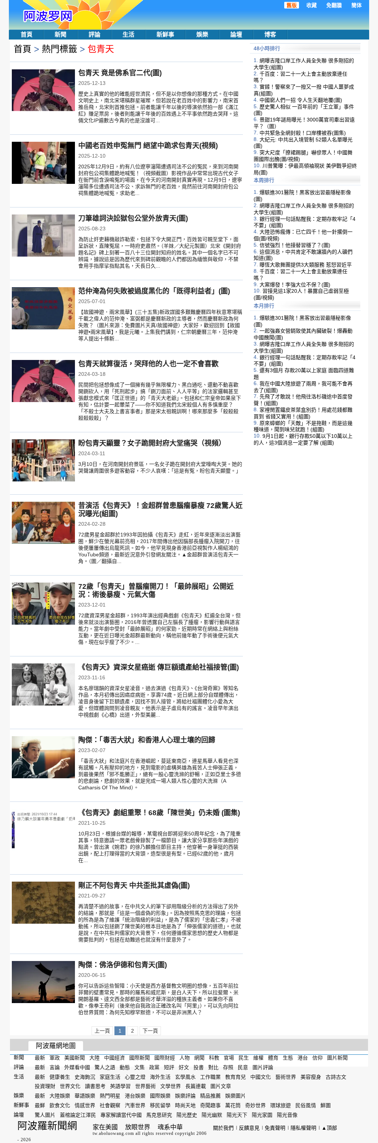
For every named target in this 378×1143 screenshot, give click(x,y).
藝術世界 (285, 1077)
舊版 (291, 5)
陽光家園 (262, 1115)
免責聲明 (275, 1128)
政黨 (154, 1067)
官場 (229, 1058)
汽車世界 (135, 1105)
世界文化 (70, 1086)
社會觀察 (110, 1105)
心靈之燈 (135, 1077)
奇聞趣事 (210, 1105)
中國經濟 (114, 1058)
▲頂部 (329, 1128)
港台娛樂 (135, 1096)
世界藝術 (145, 1086)
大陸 (94, 1058)
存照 (228, 1067)
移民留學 (160, 1105)
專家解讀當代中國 (121, 1115)
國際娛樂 (160, 1096)
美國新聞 (74, 1058)
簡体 (356, 5)
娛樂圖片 (235, 1096)
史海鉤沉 (85, 1077)
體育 (273, 1058)
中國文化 (260, 1077)
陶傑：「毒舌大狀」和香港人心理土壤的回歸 (146, 740)
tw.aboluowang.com (113, 1133)
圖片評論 (262, 1067)
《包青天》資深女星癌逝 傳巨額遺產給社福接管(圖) (158, 667)
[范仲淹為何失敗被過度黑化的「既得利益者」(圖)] (43, 309)
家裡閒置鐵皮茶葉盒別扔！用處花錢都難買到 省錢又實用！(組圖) (303, 413)
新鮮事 (165, 34)
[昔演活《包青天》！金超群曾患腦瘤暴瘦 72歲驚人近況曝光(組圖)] (43, 523)
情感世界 (85, 1105)
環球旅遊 (280, 1105)
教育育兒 (235, 1077)
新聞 (60, 34)
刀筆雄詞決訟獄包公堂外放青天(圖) (133, 218)
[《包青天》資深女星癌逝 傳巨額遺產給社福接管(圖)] (43, 685)
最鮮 (40, 1105)
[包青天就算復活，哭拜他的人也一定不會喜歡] (43, 382)
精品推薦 (210, 1096)
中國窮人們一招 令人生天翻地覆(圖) (301, 100)
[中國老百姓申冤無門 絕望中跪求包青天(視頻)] (43, 163)
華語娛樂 (85, 1096)
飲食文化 (59, 1105)
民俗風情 (305, 1105)
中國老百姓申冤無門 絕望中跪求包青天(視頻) (148, 146)
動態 (125, 1067)
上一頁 (102, 1031)
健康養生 (59, 1077)
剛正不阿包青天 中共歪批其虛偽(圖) (134, 885)
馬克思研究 (159, 1115)
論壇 (236, 34)
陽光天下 (237, 1115)
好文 (184, 1067)
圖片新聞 (337, 1058)
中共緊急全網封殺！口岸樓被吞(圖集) (303, 133)
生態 (288, 1058)
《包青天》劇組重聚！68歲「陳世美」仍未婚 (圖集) (159, 813)
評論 (94, 34)
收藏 (311, 5)
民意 (243, 1067)
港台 (303, 1058)
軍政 (54, 1058)
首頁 (26, 34)
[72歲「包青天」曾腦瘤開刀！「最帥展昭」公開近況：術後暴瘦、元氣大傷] (43, 604)
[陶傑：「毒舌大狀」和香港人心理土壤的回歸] (43, 758)
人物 (184, 1058)
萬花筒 (233, 1105)
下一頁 (150, 1031)
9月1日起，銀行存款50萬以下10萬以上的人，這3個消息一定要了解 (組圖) (303, 439)
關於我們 (223, 1128)
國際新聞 (139, 1058)
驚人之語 (104, 1067)
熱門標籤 (59, 49)
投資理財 (45, 1086)
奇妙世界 (255, 1105)
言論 (54, 1067)
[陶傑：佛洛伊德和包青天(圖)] (43, 983)
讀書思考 (95, 1086)
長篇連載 (195, 1086)
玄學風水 (185, 1077)
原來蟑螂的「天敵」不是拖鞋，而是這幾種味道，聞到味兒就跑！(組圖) (303, 426)
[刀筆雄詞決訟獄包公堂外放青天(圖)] (43, 236)
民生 (243, 1058)
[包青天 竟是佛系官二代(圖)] (43, 91)
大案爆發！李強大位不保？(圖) (295, 284)
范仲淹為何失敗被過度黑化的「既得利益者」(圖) (154, 291)
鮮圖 (325, 1105)
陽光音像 (287, 1115)
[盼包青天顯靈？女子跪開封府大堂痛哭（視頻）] (43, 461)
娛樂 (202, 34)
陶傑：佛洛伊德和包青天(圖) (122, 965)
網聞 (199, 1058)
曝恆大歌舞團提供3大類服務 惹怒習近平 (306, 265)
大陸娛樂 (59, 1096)
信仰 (317, 1058)
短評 (169, 1067)
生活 (128, 34)
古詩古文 (336, 1077)
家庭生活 (110, 1077)
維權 (258, 1058)
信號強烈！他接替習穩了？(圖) (295, 245)
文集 (139, 1067)
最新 (40, 1058)
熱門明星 (110, 1096)
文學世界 (170, 1086)
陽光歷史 (186, 1115)
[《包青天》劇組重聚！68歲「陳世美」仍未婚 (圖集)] (43, 830)
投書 (198, 1067)
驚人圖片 (45, 1115)
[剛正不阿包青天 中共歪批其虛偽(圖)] (43, 903)
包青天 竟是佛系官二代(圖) (120, 73)
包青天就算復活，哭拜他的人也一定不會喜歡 (148, 364)
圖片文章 (220, 1086)
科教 (214, 1058)
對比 (213, 1067)
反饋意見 (249, 1128)
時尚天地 (185, 1105)
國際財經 (164, 1058)
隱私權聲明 (303, 1128)
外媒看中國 (77, 1067)
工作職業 (210, 1077)
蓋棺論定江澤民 (78, 1115)
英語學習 (120, 1086)
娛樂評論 (185, 1096)
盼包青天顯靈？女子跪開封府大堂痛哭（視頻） (152, 443)
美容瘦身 (310, 1077)
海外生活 (160, 1077)
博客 (270, 34)
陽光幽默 (212, 1115)
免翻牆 (334, 5)
